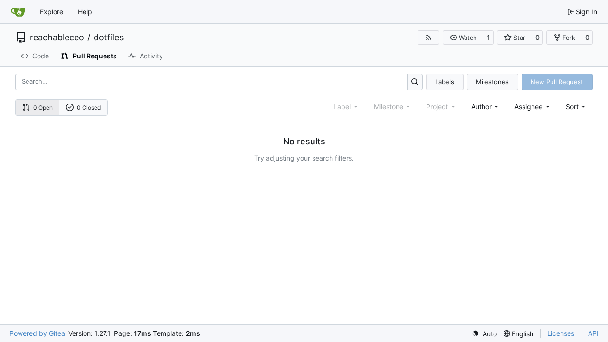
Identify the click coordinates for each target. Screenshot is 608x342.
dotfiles (109, 37)
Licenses (560, 333)
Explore (51, 12)
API (593, 333)
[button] (463, 37)
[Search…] (415, 82)
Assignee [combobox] (528, 107)
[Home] (18, 11)
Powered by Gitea (37, 333)
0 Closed (89, 107)
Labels (444, 82)
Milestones (492, 82)
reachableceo (57, 37)
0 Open (43, 107)
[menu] (576, 106)
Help (85, 12)
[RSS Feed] (428, 37)
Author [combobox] (481, 107)
